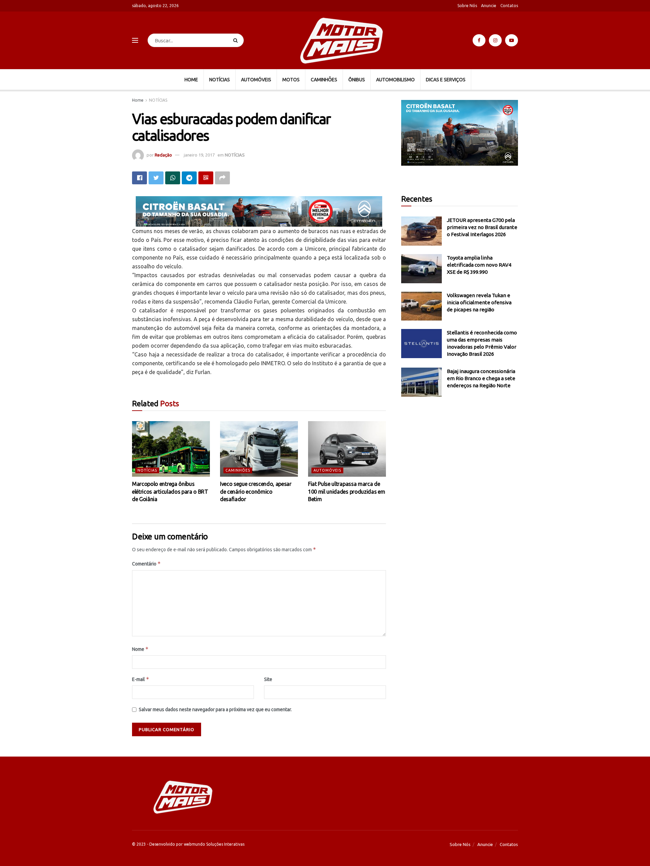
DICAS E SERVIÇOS (445, 79)
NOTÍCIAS (219, 79)
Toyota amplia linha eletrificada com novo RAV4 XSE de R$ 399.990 (479, 265)
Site (268, 679)
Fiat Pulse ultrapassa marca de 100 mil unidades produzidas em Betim (346, 491)
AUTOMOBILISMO (395, 79)
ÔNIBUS (356, 79)
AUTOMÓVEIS (256, 79)
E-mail (140, 679)
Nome (140, 649)
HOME (191, 79)
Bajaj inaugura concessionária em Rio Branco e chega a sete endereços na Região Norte (481, 378)
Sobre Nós (467, 5)
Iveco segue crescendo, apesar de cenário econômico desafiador (255, 491)
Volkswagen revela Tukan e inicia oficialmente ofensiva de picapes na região (479, 302)
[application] (459, 133)
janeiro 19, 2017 (199, 154)
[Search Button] (237, 40)
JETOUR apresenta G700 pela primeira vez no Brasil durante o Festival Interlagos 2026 (482, 227)
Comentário (146, 563)
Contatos (509, 5)
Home (138, 100)
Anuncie (488, 5)
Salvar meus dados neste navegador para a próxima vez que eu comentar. (215, 709)
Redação (163, 154)
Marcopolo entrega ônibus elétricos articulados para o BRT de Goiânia (170, 491)
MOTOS (291, 79)
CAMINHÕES (324, 79)
